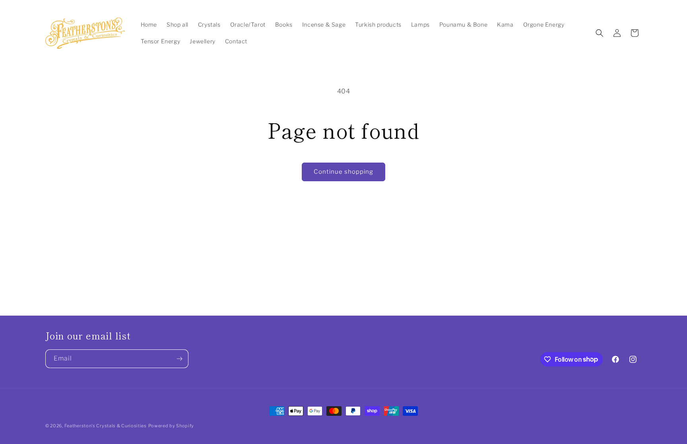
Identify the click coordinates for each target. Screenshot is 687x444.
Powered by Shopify (171, 425)
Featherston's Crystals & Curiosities (105, 425)
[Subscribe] (179, 358)
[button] (599, 33)
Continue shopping (343, 171)
